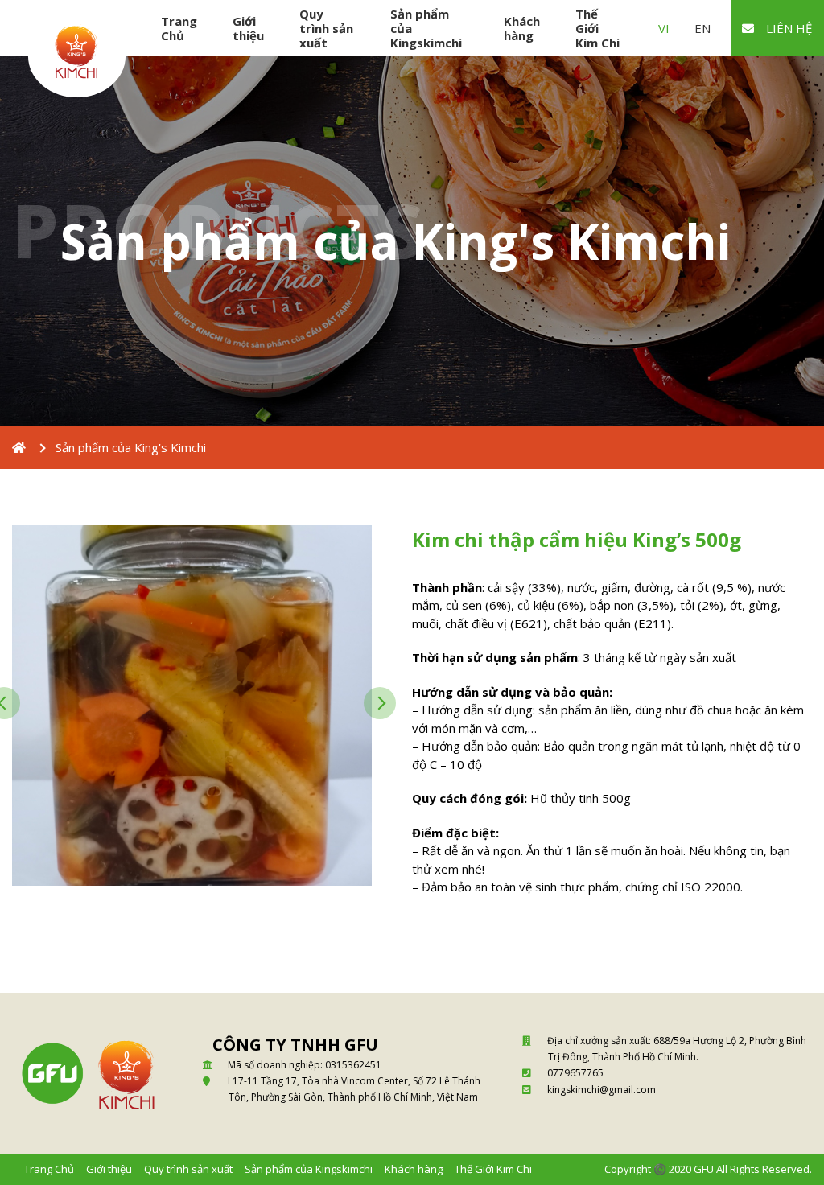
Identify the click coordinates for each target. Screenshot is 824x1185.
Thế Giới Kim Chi (597, 28)
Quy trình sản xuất (326, 28)
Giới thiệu (248, 28)
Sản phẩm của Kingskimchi (426, 28)
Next (380, 703)
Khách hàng (522, 28)
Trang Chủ (179, 28)
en (702, 29)
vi (664, 29)
